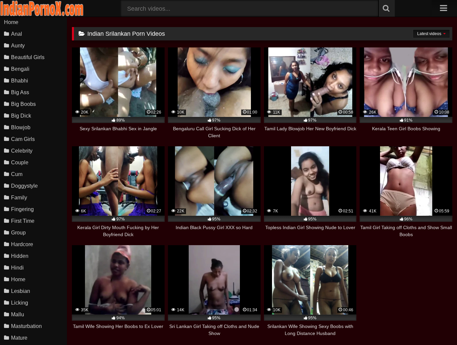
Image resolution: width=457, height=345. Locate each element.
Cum (16, 174)
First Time (22, 221)
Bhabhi (19, 80)
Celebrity (21, 151)
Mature (19, 338)
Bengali (20, 69)
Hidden (19, 256)
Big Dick (21, 116)
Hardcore (22, 244)
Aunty (18, 45)
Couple (19, 162)
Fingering (22, 209)
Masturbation (26, 326)
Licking (19, 303)
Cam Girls (23, 139)
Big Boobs (23, 104)
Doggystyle (24, 186)
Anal (16, 34)
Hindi (17, 268)
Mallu (17, 314)
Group (18, 232)
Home (11, 22)
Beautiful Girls (27, 57)
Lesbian (20, 291)
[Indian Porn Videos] (42, 15)
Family (19, 197)
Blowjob (20, 127)
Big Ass (20, 92)
